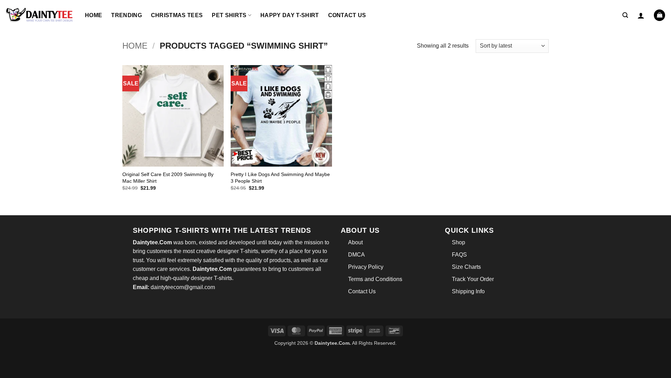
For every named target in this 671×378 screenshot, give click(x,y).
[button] (625, 15)
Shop (458, 242)
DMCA (356, 255)
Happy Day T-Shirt (289, 15)
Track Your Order (473, 279)
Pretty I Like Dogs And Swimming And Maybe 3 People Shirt (280, 178)
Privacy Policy (365, 267)
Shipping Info (468, 291)
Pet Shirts (229, 15)
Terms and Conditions (375, 279)
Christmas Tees (177, 15)
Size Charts (466, 267)
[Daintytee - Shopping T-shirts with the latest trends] (39, 15)
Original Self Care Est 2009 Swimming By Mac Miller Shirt (168, 178)
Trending (126, 15)
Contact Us (347, 15)
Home (93, 15)
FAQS (459, 255)
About (355, 242)
